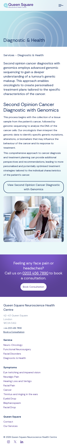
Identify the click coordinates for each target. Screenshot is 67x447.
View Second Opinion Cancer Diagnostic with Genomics (33, 187)
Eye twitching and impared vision (22, 372)
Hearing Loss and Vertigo (17, 381)
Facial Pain (9, 385)
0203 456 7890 (35, 273)
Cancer (7, 389)
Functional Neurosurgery (17, 349)
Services (8, 55)
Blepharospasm (12, 403)
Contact (8, 421)
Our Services (10, 426)
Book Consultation (33, 286)
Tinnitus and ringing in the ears (20, 394)
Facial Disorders (12, 353)
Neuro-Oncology (13, 345)
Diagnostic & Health (31, 55)
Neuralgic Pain (11, 376)
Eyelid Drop (9, 398)
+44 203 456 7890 (12, 328)
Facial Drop (9, 407)
